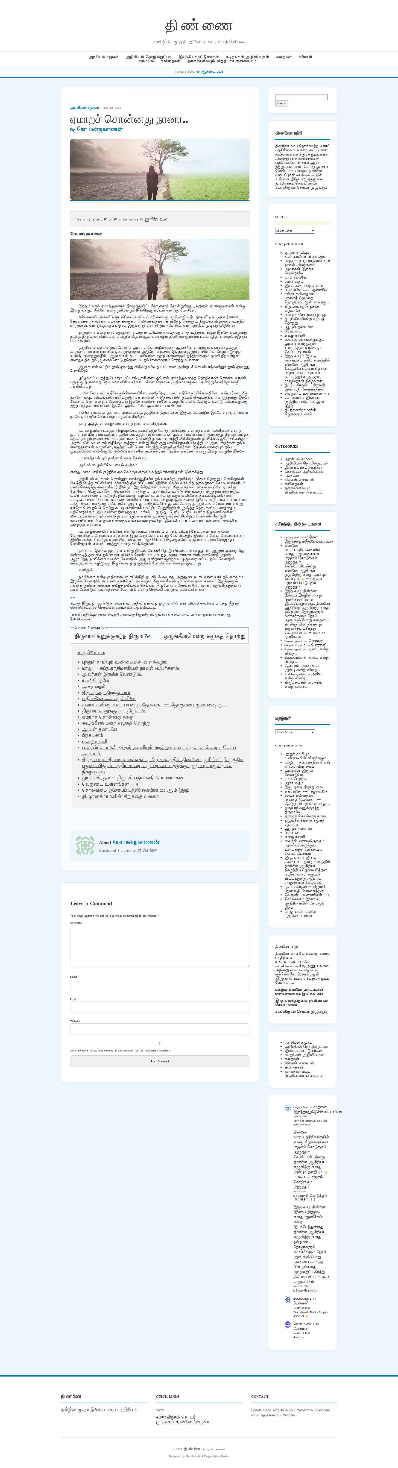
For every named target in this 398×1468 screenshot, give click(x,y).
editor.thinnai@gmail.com (304, 158)
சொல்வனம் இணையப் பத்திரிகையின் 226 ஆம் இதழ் (135, 790)
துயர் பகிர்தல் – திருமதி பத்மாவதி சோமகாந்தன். (133, 778)
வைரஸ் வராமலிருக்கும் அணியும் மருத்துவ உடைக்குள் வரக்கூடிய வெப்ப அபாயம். (304, 346)
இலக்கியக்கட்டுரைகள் (199, 57)
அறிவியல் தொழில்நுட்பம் (149, 57)
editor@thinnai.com (286, 154)
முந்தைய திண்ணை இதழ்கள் (183, 1422)
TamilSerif (292, 1004)
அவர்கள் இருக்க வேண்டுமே (112, 675)
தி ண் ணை (199, 24)
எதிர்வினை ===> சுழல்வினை (109, 699)
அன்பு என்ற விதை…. (302, 670)
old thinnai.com (305, 175)
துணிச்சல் (292, 636)
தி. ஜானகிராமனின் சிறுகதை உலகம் (120, 797)
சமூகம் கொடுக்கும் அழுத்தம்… (300, 585)
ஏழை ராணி (94, 742)
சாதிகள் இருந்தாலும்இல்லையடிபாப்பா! (308, 539)
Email (74, 999)
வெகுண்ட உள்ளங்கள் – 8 (110, 784)
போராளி (315, 641)
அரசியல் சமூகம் (103, 57)
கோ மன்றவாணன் (100, 129)
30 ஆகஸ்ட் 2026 (209, 71)
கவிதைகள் (171, 61)
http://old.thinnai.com (288, 993)
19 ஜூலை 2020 (153, 219)
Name (74, 976)
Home (160, 1410)
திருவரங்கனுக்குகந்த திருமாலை (113, 636)
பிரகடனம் (92, 736)
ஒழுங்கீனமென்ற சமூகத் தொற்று (204, 636)
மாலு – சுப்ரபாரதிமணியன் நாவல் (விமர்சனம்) (130, 669)
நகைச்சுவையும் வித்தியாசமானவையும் (221, 61)
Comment (77, 922)
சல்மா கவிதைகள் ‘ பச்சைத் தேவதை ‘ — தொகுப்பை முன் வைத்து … (154, 705)
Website (75, 1021)
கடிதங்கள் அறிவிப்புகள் (247, 57)
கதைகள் (284, 57)
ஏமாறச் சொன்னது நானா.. (305, 314)
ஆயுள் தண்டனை (99, 730)
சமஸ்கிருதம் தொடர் (176, 1417)
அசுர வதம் (93, 687)
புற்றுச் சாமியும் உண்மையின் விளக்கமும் (124, 662)
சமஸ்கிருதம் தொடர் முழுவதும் (301, 1011)
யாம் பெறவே (95, 681)
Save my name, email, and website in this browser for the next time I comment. (120, 1050)
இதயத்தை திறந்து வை (106, 693)
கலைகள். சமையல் (299, 480)
